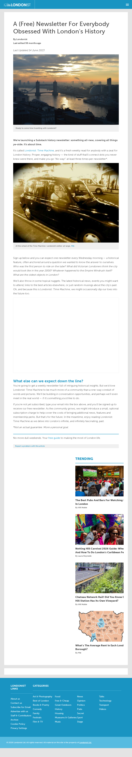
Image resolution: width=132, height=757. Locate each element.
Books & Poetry (41, 705)
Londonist (21, 39)
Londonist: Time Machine (39, 150)
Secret (80, 713)
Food (57, 696)
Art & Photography (42, 696)
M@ (72, 246)
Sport (80, 717)
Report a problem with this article (30, 446)
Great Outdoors (63, 705)
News (80, 696)
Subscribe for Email (21, 707)
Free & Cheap (62, 700)
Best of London (41, 700)
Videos (102, 709)
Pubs (79, 709)
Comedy (37, 709)
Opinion (81, 700)
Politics (81, 705)
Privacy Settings (19, 728)
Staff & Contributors (21, 715)
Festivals (37, 717)
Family (36, 713)
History (58, 709)
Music (58, 721)
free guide (54, 437)
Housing (59, 713)
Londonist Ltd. (85, 742)
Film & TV (38, 721)
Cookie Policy (18, 724)
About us (15, 698)
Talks (101, 696)
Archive (14, 719)
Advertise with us (19, 711)
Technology (105, 700)
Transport (104, 705)
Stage (80, 721)
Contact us (16, 703)
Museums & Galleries (66, 717)
